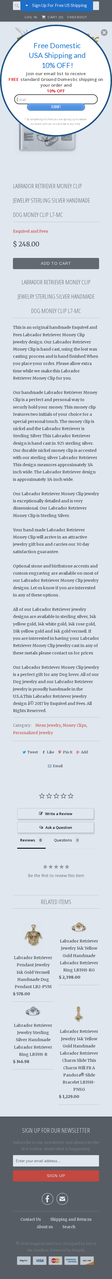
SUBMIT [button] (56, 106)
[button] (104, 32)
